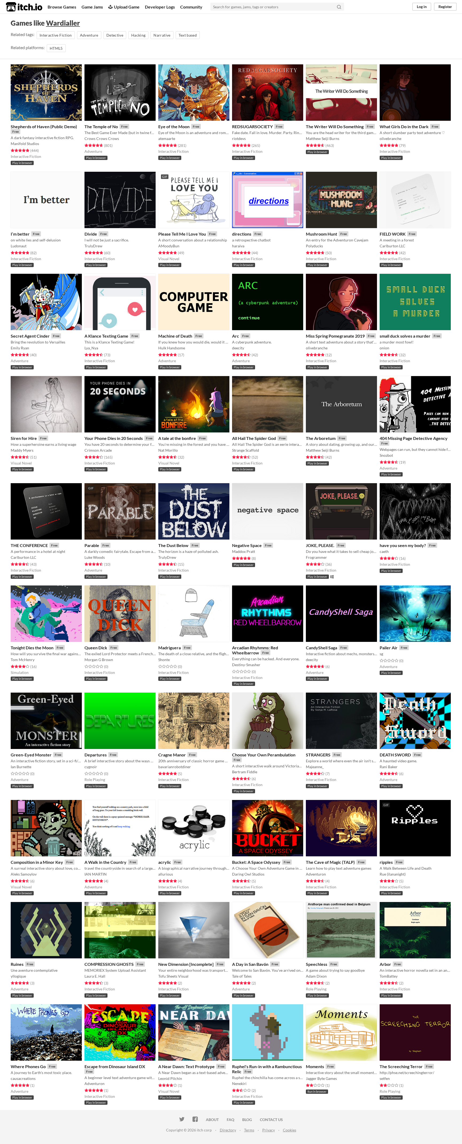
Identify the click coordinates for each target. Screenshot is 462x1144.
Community (191, 6)
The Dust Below (173, 545)
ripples (386, 862)
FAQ (230, 1119)
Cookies (289, 1130)
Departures (95, 754)
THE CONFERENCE (29, 545)
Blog (247, 1119)
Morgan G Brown (98, 659)
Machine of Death (175, 335)
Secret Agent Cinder (30, 335)
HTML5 (56, 48)
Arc (235, 335)
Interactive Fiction (56, 35)
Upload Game (127, 6)
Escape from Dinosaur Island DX (114, 1066)
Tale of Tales (242, 976)
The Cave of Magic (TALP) (330, 862)
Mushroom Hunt (321, 233)
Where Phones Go (28, 1066)
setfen (385, 1078)
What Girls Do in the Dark (404, 126)
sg (381, 653)
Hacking (138, 35)
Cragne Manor (172, 754)
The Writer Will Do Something (335, 126)
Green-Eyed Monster (31, 754)
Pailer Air (389, 647)
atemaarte (166, 138)
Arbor (385, 964)
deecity (238, 348)
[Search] (339, 7)
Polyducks (314, 246)
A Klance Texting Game (106, 335)
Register (445, 6)
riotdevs (239, 138)
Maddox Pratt (243, 551)
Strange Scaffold (245, 450)
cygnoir (90, 766)
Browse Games (62, 6)
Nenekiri (239, 1083)
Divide (90, 233)
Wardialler (63, 23)
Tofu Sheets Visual (173, 976)
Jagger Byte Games (321, 1078)
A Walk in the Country (105, 862)
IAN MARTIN (95, 874)
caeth (384, 551)
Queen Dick (95, 647)
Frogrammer (316, 557)
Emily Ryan (20, 348)
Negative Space (247, 545)
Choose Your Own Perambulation (263, 754)
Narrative (161, 35)
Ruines (17, 964)
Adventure (89, 35)
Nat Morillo (168, 450)
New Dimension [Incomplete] (186, 964)
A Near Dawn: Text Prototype (186, 1066)
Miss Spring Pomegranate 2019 (335, 335)
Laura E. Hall (94, 976)
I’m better (20, 233)
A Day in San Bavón (250, 964)
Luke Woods (94, 557)
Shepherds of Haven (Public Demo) (44, 126)
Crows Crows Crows (101, 138)
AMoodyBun (168, 246)
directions (241, 233)
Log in (422, 6)
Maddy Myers (22, 450)
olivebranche (390, 138)
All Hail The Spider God (254, 438)
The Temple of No (101, 126)
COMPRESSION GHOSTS (109, 964)
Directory (228, 1130)
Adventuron (316, 874)
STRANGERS (318, 754)
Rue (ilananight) (393, 874)
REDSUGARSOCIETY (252, 126)
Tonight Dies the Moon (32, 647)
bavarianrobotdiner (174, 766)
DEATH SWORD (395, 754)
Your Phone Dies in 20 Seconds (113, 438)
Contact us (271, 1119)
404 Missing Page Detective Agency (414, 438)
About (212, 1119)
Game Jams (92, 6)
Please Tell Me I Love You (182, 233)
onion (384, 348)
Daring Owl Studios (248, 874)
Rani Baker (389, 766)
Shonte (164, 659)
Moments (315, 1066)
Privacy (268, 1130)
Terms (249, 1130)
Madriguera (169, 647)
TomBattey (389, 976)
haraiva (238, 246)
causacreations (23, 1078)
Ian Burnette (21, 766)
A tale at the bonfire (177, 438)
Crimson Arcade (98, 450)
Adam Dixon (316, 976)
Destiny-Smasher (246, 664)
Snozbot (386, 455)
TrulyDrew (93, 246)
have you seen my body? (403, 545)
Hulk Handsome (171, 348)
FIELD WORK (393, 233)
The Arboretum (321, 438)
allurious (165, 874)
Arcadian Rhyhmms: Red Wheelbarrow (255, 650)
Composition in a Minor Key (37, 862)
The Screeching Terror (401, 1066)
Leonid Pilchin (170, 1078)
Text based (188, 35)
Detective (114, 35)
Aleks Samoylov (24, 874)
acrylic (164, 862)
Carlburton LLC (392, 246)
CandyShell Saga (321, 647)
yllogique (18, 976)
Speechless (316, 964)
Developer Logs (160, 6)
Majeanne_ (315, 766)
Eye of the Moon (174, 126)
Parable (91, 545)
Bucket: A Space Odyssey (256, 862)
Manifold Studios (25, 143)
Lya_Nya (91, 348)
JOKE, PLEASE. (320, 545)
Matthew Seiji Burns (322, 138)
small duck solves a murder (405, 335)
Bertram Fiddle (244, 772)
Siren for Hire (24, 438)
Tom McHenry (22, 659)
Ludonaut (18, 246)
